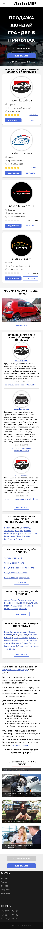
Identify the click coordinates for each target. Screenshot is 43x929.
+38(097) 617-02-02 (9, 915)
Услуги (4, 882)
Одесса (31, 632)
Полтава (8, 634)
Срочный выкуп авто (14, 563)
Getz (35, 600)
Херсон (32, 643)
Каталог (5, 878)
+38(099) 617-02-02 (9, 911)
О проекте (6, 889)
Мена (18, 536)
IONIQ (25, 603)
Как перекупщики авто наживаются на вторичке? (19, 794)
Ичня (34, 533)
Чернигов (33, 634)
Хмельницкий (10, 646)
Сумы (15, 634)
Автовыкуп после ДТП (14, 558)
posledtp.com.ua (22, 153)
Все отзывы (21, 507)
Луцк (16, 637)
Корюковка (9, 536)
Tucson (14, 608)
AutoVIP (11, 62)
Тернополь (9, 649)
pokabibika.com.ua (21, 206)
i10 (9, 603)
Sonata (7, 608)
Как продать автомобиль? (14, 821)
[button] (14, 319)
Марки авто (20, 62)
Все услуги (21, 582)
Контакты (6, 893)
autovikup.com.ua (21, 409)
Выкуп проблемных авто (15, 572)
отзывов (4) (34, 167)
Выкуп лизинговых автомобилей (19, 567)
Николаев (16, 643)
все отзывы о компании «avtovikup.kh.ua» (21, 385)
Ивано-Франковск (13, 640)
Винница (8, 637)
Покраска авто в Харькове (14, 770)
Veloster (23, 608)
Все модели (21, 614)
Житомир (23, 637)
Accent (7, 600)
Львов (7, 643)
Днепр (13, 632)
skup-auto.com (22, 258)
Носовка (26, 536)
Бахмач (27, 530)
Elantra (21, 600)
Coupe (14, 600)
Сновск (19, 539)
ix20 (31, 603)
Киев (6, 632)
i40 (20, 603)
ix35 (35, 603)
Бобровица (9, 533)
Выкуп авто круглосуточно (17, 577)
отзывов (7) (34, 115)
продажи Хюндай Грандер (15, 669)
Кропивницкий (29, 640)
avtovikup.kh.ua (21, 100)
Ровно (25, 643)
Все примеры (21, 325)
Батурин (19, 530)
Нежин (7, 527)
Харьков (23, 634)
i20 (13, 603)
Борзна (19, 533)
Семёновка (9, 539)
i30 (17, 603)
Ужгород (33, 637)
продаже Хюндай (20, 745)
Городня (28, 533)
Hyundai (32, 62)
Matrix (7, 606)
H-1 (5, 603)
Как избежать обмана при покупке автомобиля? (18, 846)
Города (4, 886)
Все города (21, 654)
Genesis (28, 600)
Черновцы (33, 646)
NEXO (13, 606)
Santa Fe (29, 606)
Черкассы (22, 646)
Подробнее (13, 120)
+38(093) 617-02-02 (9, 918)
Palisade (20, 606)
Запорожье (22, 632)
